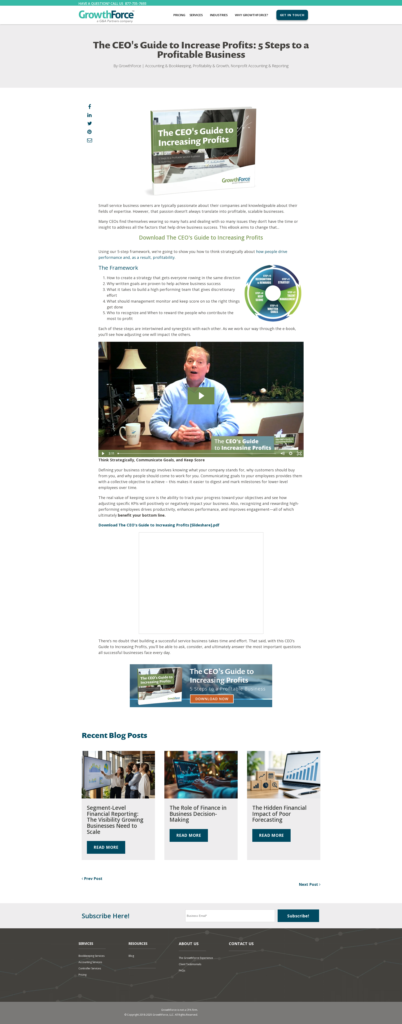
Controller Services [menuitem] (90, 968)
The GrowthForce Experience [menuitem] (196, 958)
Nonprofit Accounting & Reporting (260, 65)
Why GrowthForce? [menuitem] (251, 15)
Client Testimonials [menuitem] (190, 964)
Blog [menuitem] (131, 956)
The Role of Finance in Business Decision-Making (198, 813)
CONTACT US (241, 943)
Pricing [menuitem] (179, 15)
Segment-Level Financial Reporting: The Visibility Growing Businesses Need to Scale (115, 820)
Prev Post (92, 878)
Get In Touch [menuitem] (292, 15)
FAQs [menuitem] (182, 970)
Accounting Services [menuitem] (90, 962)
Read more (106, 847)
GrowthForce (130, 65)
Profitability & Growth (211, 65)
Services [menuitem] (196, 15)
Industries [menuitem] (219, 15)
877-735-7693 (135, 3)
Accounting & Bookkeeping (168, 65)
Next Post (309, 884)
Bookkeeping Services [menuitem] (91, 956)
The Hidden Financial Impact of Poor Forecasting (279, 813)
